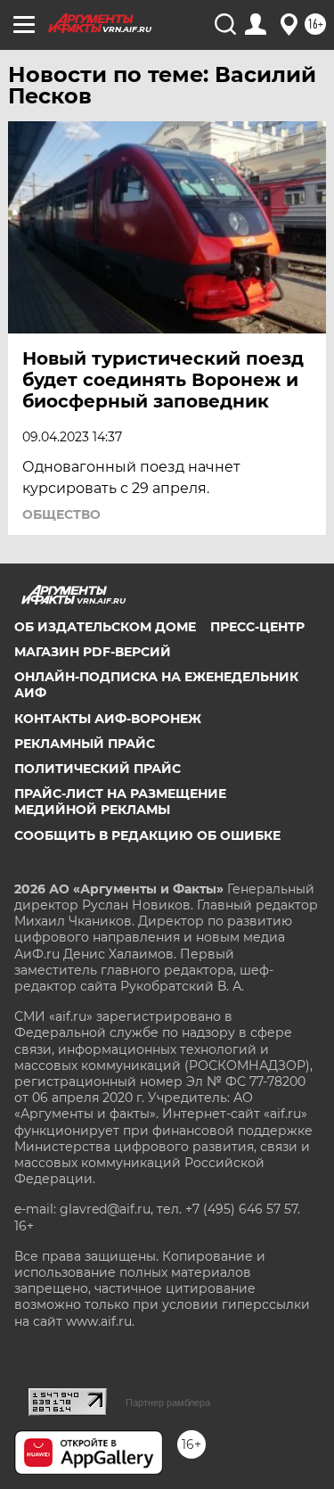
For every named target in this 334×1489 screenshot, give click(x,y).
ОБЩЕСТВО (61, 514)
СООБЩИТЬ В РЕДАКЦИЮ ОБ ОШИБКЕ (147, 835)
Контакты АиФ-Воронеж (107, 719)
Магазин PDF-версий (92, 652)
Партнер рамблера (168, 1402)
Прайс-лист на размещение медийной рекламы (120, 802)
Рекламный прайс (84, 744)
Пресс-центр (257, 627)
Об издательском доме (105, 627)
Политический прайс (97, 769)
